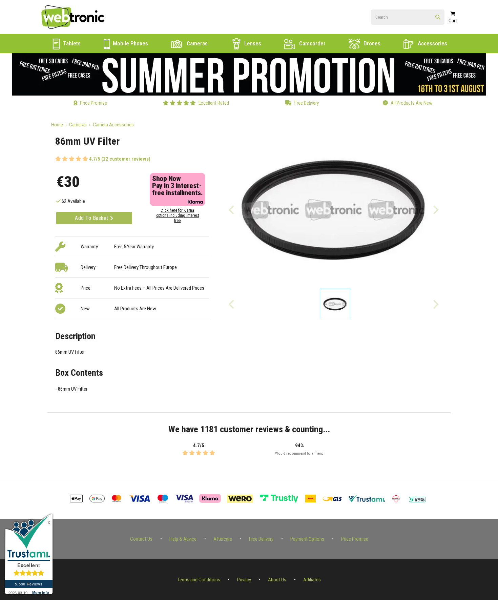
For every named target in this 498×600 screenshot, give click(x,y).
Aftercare (222, 539)
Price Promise (354, 539)
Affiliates (312, 580)
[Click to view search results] (437, 17)
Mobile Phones (129, 43)
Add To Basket (92, 218)
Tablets (71, 43)
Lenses (252, 43)
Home (57, 125)
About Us (277, 580)
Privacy (244, 580)
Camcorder (312, 43)
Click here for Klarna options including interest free (177, 215)
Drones (371, 43)
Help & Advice (182, 539)
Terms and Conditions (199, 580)
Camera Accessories (113, 125)
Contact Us (141, 539)
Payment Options (307, 539)
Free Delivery (261, 539)
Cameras (196, 43)
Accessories (431, 43)
